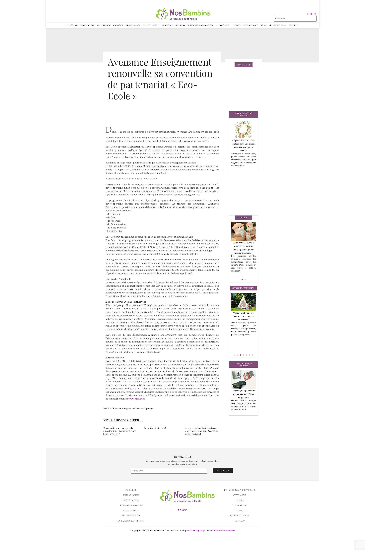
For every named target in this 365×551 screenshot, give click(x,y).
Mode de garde (150, 25)
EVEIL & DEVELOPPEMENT (131, 521)
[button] (242, 279)
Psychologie (103, 25)
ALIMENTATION (131, 510)
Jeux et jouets (250, 25)
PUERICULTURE (131, 495)
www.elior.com (136, 398)
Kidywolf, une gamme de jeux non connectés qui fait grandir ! (243, 394)
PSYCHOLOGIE (131, 500)
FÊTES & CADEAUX (239, 515)
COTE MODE (239, 495)
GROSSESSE (131, 490)
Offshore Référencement (223, 530)
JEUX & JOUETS (239, 505)
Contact (293, 25)
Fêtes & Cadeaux (277, 25)
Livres (263, 25)
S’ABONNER (222, 470)
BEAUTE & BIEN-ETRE (131, 505)
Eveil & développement (173, 25)
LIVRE (240, 510)
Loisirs (236, 25)
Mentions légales (194, 530)
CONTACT (240, 521)
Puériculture (87, 25)
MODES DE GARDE (131, 515)
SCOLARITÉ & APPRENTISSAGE (239, 490)
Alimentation (133, 25)
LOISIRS (240, 500)
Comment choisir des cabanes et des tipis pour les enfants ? (244, 316)
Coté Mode (224, 25)
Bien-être (118, 25)
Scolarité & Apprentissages (202, 25)
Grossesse (73, 25)
